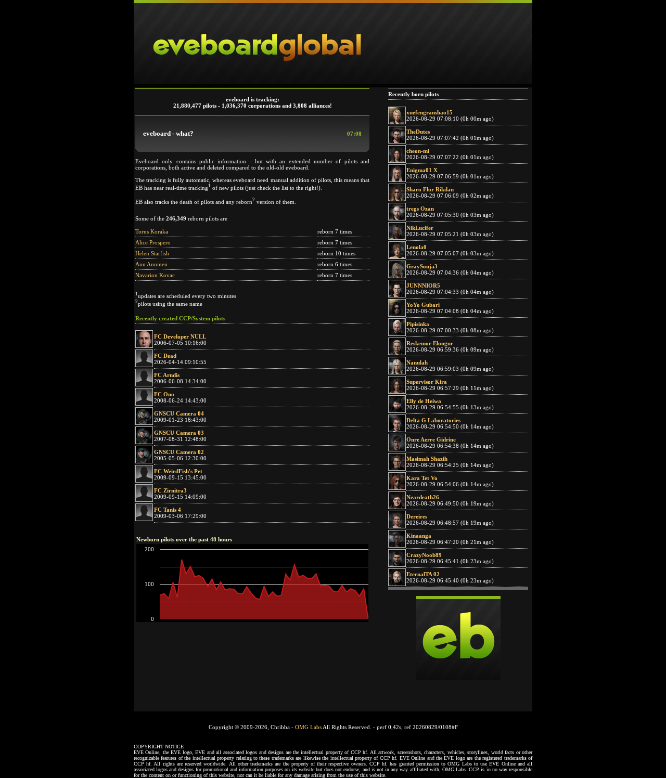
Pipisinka (417, 324)
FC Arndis (167, 375)
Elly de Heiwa (423, 401)
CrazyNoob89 (424, 555)
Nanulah (417, 362)
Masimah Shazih (426, 459)
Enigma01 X (422, 170)
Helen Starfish (152, 253)
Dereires (416, 516)
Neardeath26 (422, 497)
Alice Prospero (153, 242)
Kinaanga (418, 536)
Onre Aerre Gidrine (431, 439)
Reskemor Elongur (429, 343)
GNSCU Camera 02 (179, 452)
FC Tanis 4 (167, 510)
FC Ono (164, 394)
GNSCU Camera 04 (179, 413)
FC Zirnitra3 (170, 490)
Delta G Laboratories (433, 420)
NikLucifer (419, 228)
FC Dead (165, 356)
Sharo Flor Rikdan (430, 189)
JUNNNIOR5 (423, 285)
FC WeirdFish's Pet (178, 471)
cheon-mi (417, 151)
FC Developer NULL (180, 336)
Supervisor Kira (426, 382)
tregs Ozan (420, 208)
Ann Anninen (151, 264)
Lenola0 (416, 247)
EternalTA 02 (423, 574)
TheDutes (418, 131)
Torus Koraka (151, 231)
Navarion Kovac (155, 275)
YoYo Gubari (423, 305)
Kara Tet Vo (422, 478)
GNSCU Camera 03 (179, 433)
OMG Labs (308, 727)
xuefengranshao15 (429, 112)
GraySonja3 (422, 266)
